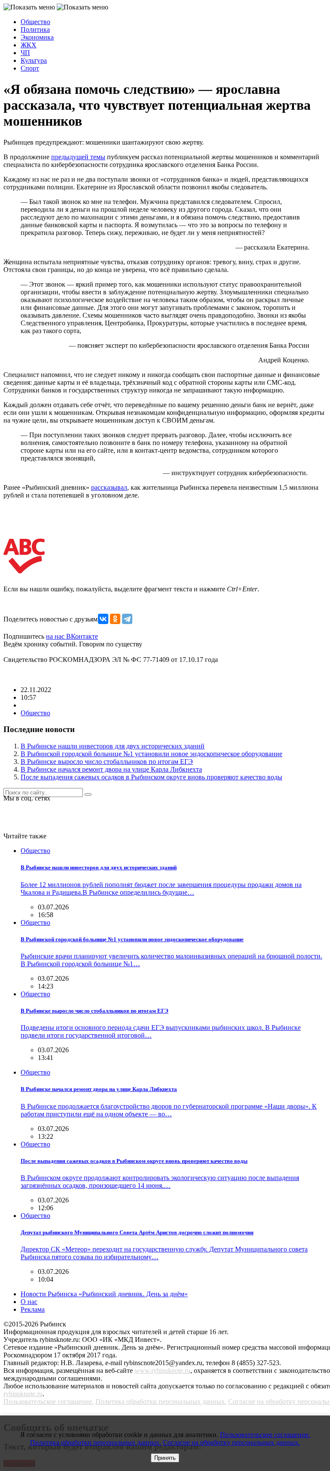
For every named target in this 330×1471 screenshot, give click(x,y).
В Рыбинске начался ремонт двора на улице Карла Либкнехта (111, 769)
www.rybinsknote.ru (162, 1370)
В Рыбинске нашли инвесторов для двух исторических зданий (113, 746)
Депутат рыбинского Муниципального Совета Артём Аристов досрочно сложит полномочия (137, 1232)
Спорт (30, 68)
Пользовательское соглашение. (48, 1401)
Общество (35, 21)
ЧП (25, 52)
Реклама (33, 1309)
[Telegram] (127, 619)
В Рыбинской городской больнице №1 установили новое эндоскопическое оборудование (151, 753)
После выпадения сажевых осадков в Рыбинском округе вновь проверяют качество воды (151, 777)
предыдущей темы (78, 157)
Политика (35, 29)
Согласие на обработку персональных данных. (231, 1442)
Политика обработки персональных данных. (160, 1401)
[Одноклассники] (115, 619)
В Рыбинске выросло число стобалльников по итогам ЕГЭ (107, 761)
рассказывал (109, 487)
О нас (29, 1301)
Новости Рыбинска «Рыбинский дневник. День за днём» (104, 1294)
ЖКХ (29, 45)
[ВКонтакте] (103, 619)
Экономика (37, 37)
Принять (165, 1458)
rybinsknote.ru (23, 1393)
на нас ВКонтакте (72, 636)
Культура (34, 60)
